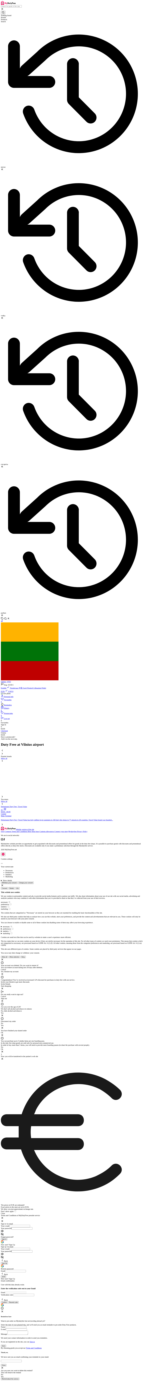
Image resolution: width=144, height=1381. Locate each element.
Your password (6, 1228)
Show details (7, 880)
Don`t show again (7, 1211)
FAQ (3, 831)
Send (3, 1276)
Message (4, 1334)
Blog (30, 831)
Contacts (8, 831)
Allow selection (14, 957)
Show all (4, 758)
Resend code (13, 1302)
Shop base (35, 831)
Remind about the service (10, 1379)
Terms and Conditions (20, 831)
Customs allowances (46, 831)
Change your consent (26, 883)
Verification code (7, 1295)
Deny (23, 957)
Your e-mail (5, 1226)
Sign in (32, 1342)
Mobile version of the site (25, 829)
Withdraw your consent (9, 883)
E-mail (3, 1329)
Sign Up (4, 1263)
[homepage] (8, 4)
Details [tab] (11, 888)
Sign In (4, 1239)
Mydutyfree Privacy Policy (77, 831)
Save (3, 1346)
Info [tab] (17, 888)
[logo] (8, 829)
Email (3, 1271)
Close (4, 1365)
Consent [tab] (4, 888)
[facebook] (4, 840)
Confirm (4, 1302)
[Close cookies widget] (2, 863)
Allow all (4, 957)
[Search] (3, 12)
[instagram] (2, 840)
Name (3, 1327)
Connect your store (61, 831)
